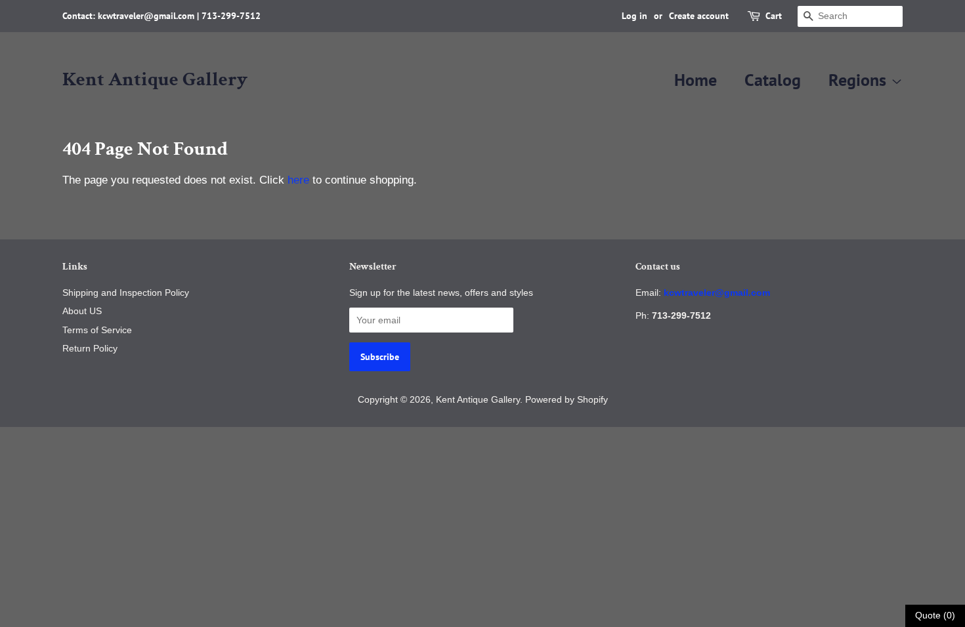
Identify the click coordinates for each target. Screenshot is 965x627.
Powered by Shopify (566, 399)
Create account (699, 16)
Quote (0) (935, 615)
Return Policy (90, 348)
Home (695, 80)
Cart (773, 16)
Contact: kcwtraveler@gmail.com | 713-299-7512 (161, 16)
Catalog (772, 80)
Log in (634, 16)
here (298, 180)
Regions (859, 80)
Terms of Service (97, 330)
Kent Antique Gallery (154, 80)
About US (82, 311)
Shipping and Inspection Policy (125, 292)
